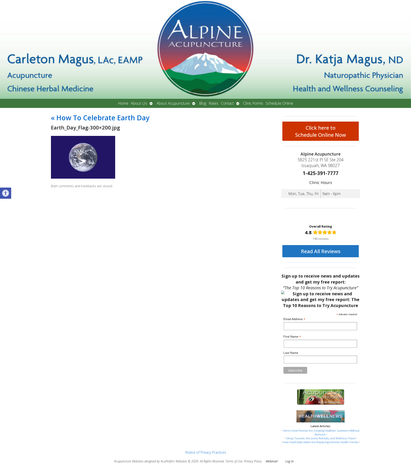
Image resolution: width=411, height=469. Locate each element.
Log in (289, 461)
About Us (139, 103)
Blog (202, 103)
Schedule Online (279, 103)
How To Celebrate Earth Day (100, 117)
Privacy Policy (253, 461)
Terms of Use (234, 461)
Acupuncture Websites (128, 461)
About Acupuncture (173, 103)
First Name (292, 337)
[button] (5, 193)
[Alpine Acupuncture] (205, 49)
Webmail (272, 461)
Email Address (294, 319)
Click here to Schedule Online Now (320, 131)
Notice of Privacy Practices (205, 452)
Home (123, 103)
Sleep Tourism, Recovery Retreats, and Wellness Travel (320, 438)
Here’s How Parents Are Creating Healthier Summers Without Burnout (321, 432)
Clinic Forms (253, 103)
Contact (227, 103)
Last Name (290, 352)
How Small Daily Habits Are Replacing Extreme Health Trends (320, 442)
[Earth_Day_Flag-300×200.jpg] (83, 177)
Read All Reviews (320, 251)
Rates (213, 103)
